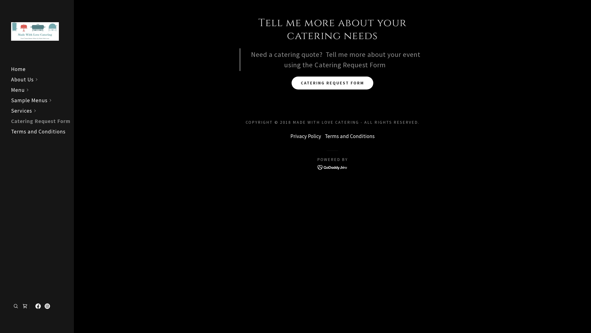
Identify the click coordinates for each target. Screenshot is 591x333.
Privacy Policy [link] (305, 136)
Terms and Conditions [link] (38, 131)
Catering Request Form (332, 83)
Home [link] (18, 69)
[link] (35, 31)
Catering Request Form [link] (40, 121)
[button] (42, 79)
